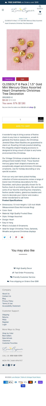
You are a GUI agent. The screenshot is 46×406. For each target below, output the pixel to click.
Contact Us (6, 296)
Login (4, 324)
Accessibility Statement (11, 306)
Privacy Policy (7, 301)
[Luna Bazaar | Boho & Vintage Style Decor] (23, 10)
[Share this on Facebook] (10, 237)
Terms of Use (7, 303)
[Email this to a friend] (22, 237)
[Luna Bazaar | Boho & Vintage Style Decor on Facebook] (6, 366)
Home (21, 18)
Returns (5, 317)
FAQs (4, 320)
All (26, 18)
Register (5, 322)
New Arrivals (7, 338)
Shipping (5, 315)
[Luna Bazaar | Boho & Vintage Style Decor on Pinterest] (11, 366)
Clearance (6, 341)
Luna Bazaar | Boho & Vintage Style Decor (25, 377)
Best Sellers (6, 336)
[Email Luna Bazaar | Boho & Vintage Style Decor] (3, 366)
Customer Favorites (9, 343)
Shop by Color (7, 333)
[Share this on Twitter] (4, 237)
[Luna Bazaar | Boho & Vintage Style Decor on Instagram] (9, 366)
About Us (5, 294)
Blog (4, 299)
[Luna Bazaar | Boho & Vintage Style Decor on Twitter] (14, 366)
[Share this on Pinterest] (16, 237)
